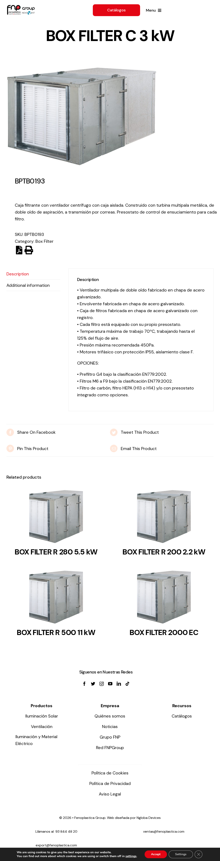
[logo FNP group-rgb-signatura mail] (21, 7)
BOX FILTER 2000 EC (164, 632)
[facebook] (84, 684)
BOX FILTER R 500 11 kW (56, 632)
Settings (180, 854)
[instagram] (101, 684)
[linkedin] (119, 684)
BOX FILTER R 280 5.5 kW (56, 552)
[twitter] (93, 684)
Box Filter (44, 241)
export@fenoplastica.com (56, 845)
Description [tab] (17, 274)
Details (56, 518)
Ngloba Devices (149, 817)
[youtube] (110, 684)
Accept (155, 854)
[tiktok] (127, 684)
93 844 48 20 (66, 831)
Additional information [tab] (28, 285)
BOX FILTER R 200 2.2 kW (163, 552)
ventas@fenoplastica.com (163, 831)
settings (130, 856)
